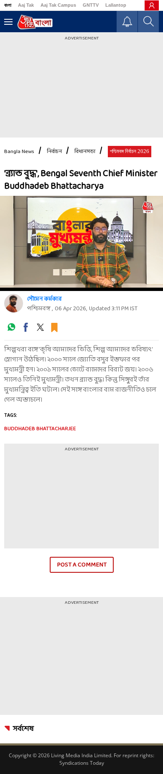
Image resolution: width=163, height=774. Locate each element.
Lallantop (115, 5)
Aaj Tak (26, 5)
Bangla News (19, 151)
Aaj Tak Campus (58, 5)
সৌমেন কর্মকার (44, 299)
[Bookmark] (54, 330)
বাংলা (7, 5)
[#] (11, 330)
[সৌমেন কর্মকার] (14, 303)
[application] (81, 242)
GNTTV (91, 5)
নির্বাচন (54, 151)
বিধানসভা (84, 151)
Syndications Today (81, 762)
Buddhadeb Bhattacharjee (40, 429)
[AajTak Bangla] (35, 22)
